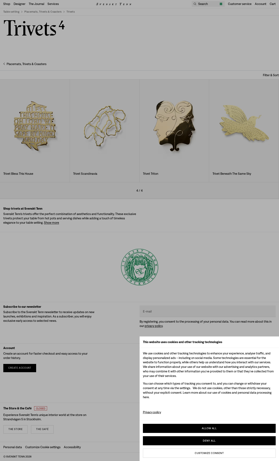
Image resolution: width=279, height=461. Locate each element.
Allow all (209, 428)
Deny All (209, 440)
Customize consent (209, 453)
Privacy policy (152, 412)
